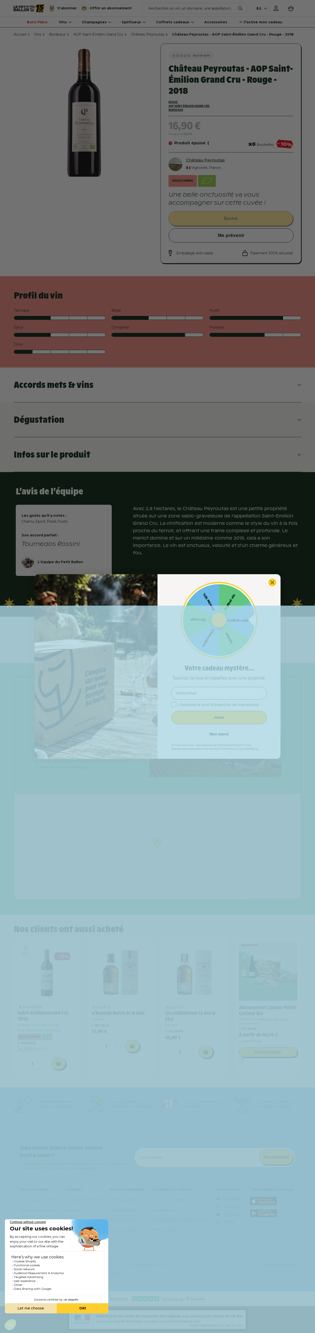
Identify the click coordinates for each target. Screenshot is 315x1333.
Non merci (219, 734)
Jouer (219, 717)
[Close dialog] (272, 582)
